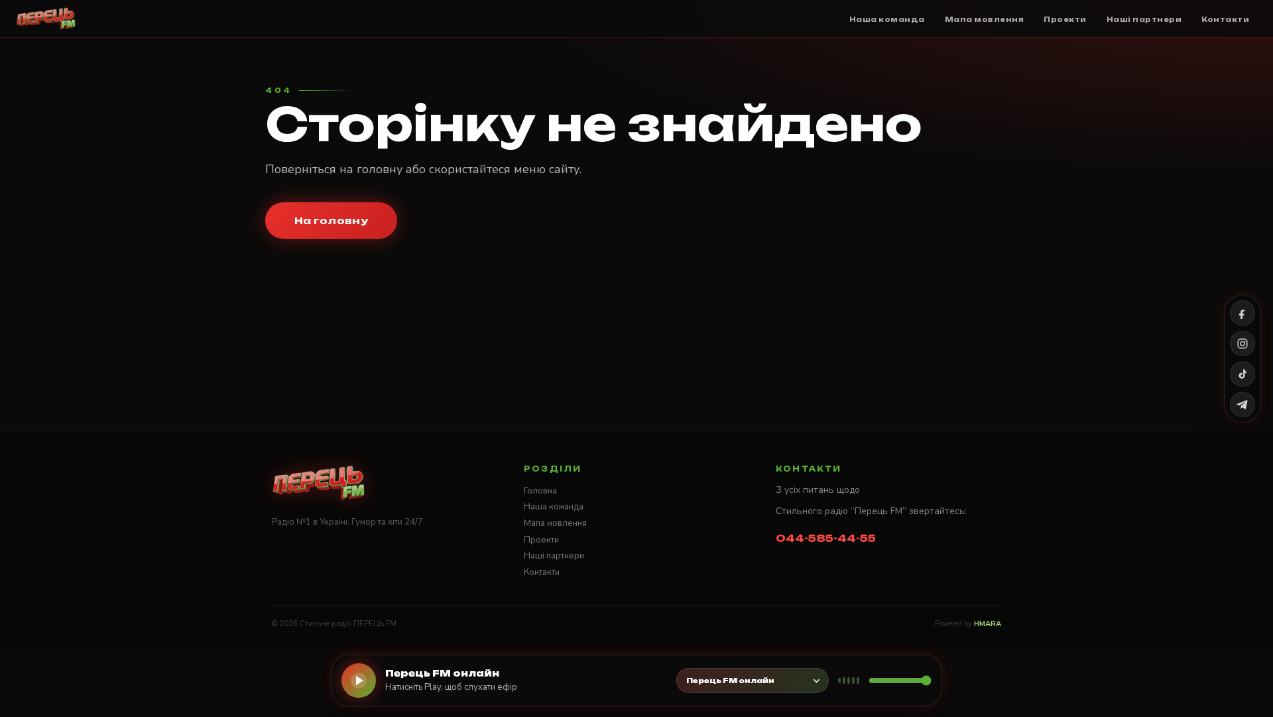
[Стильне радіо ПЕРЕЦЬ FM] (46, 19)
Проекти (541, 540)
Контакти (542, 572)
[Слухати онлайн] (358, 680)
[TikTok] (1242, 374)
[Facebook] (1242, 313)
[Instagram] (1242, 343)
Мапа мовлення (555, 523)
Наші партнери (554, 556)
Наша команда (553, 507)
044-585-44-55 (826, 538)
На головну (331, 220)
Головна (540, 491)
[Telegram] (1242, 404)
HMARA (987, 624)
